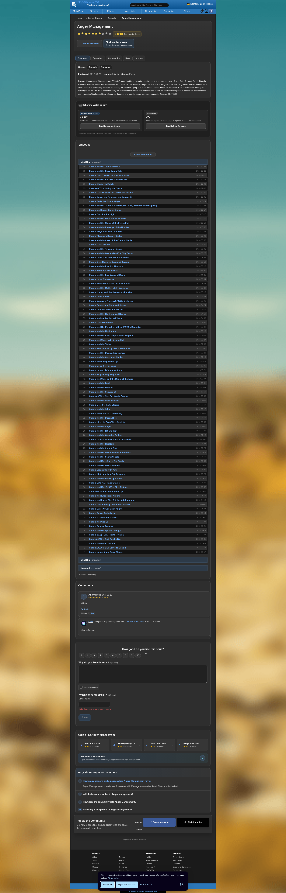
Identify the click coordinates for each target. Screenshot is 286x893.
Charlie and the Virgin (100, 426)
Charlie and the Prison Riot (102, 418)
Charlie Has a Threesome (101, 279)
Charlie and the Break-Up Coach (105, 478)
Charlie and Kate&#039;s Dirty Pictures (108, 487)
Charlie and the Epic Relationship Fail (108, 179)
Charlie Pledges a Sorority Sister (105, 236)
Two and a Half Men (135, 621)
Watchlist (129, 11)
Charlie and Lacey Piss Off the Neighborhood (112, 500)
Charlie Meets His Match (101, 184)
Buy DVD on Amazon (176, 126)
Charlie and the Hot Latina (102, 331)
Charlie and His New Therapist (104, 465)
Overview (82, 58)
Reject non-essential (127, 884)
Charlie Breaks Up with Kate (103, 470)
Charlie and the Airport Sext (103, 448)
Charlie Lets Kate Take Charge (104, 483)
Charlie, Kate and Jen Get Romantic (107, 474)
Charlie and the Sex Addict (102, 392)
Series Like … (178, 870)
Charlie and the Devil (99, 383)
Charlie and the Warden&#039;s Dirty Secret (111, 253)
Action (121, 860)
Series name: (85, 699)
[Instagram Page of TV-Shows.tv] (206, 11)
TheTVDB (172, 94)
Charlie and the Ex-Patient (102, 543)
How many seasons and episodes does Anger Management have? (117, 781)
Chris (90, 621)
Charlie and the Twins (100, 344)
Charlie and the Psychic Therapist (106, 266)
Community (150, 11)
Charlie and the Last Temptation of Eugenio (111, 335)
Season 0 (91, 568)
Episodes (97, 58)
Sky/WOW (150, 870)
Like (92, 613)
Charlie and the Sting (100, 409)
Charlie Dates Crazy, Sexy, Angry (105, 509)
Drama (122, 857)
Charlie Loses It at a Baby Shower (106, 552)
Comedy (112, 18)
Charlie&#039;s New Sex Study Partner (108, 396)
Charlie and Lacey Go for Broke (105, 210)
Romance (106, 67)
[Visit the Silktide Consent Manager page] (181, 884)
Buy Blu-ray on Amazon (110, 126)
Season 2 (91, 162)
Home (79, 18)
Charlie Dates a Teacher (101, 526)
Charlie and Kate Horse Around (105, 496)
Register (210, 4)
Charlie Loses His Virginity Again (105, 370)
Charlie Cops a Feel (99, 296)
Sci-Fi (94, 860)
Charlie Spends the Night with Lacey (107, 305)
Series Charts (95, 18)
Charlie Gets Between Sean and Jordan (109, 262)
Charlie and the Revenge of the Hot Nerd (109, 227)
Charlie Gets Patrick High (102, 214)
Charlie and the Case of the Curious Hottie (110, 240)
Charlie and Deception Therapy (105, 530)
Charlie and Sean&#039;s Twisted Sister (109, 283)
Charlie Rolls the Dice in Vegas (104, 201)
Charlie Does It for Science (102, 366)
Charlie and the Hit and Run (103, 431)
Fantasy (95, 864)
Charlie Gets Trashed (99, 244)
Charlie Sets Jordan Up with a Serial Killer (110, 348)
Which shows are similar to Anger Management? (108, 794)
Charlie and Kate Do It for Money (105, 413)
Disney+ (149, 864)
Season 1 (91, 560)
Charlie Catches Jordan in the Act (106, 309)
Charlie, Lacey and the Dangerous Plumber (111, 292)
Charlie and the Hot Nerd (101, 444)
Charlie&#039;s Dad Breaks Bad (105, 539)
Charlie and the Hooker (100, 387)
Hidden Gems (124, 870)
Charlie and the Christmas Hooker (106, 357)
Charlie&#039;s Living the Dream (105, 188)
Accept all (107, 884)
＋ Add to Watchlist (89, 43)
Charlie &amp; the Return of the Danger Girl (111, 197)
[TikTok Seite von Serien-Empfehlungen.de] (202, 11)
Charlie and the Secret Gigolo (104, 457)
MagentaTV (150, 867)
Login (202, 4)
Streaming (169, 11)
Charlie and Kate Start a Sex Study (106, 461)
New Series (177, 860)
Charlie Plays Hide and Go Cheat (105, 231)
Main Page (78, 11)
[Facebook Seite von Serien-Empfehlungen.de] (211, 11)
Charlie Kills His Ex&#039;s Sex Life (107, 422)
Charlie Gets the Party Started (104, 405)
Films (110, 11)
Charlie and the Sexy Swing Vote (105, 171)
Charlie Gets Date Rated (101, 322)
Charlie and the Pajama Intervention (107, 353)
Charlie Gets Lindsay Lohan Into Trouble (109, 504)
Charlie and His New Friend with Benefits (110, 452)
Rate (127, 58)
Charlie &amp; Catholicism (102, 513)
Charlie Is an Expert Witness (103, 517)
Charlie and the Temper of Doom (105, 249)
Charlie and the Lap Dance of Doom (107, 275)
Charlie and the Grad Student (104, 400)
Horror (121, 864)
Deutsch (194, 4)
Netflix (148, 857)
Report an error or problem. (134, 839)
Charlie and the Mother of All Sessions (108, 288)
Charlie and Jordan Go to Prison (105, 318)
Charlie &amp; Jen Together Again (106, 535)
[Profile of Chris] (84, 623)
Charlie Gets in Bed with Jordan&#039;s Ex (111, 192)
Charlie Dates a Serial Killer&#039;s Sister (110, 439)
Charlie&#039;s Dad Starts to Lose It (107, 548)
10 (138, 655)
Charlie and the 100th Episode (104, 166)
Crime (94, 857)
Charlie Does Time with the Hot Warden (109, 257)
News (187, 11)
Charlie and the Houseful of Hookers (107, 218)
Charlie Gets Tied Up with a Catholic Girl (109, 175)
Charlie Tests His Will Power (103, 270)
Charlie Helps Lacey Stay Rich (104, 374)
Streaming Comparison (182, 867)
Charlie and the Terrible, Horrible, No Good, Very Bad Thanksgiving (123, 205)
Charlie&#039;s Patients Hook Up (106, 491)
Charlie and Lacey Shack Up (103, 361)
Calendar (176, 864)
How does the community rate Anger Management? (109, 802)
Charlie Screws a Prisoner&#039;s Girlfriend (111, 301)
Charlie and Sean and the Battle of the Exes (111, 379)
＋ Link (139, 58)
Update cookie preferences (143, 891)
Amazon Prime (152, 860)
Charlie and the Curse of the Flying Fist (109, 223)
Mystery (95, 870)
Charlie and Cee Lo (98, 522)
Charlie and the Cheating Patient (105, 435)
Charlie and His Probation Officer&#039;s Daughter (115, 327)
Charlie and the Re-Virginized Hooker (108, 314)
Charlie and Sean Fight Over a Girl (106, 340)
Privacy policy (113, 878)
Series (93, 11)
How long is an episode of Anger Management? (107, 809)
